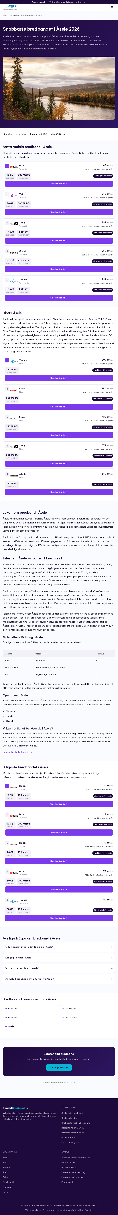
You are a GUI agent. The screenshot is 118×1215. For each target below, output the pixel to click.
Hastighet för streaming (73, 1172)
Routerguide (67, 1182)
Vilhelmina (71, 1008)
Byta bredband (69, 1167)
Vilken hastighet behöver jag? (76, 1157)
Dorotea (12, 1008)
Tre (4, 1172)
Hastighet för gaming (72, 1177)
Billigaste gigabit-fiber (72, 1132)
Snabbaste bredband (72, 1113)
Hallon (6, 1192)
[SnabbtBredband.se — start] (11, 7)
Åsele (11, 1026)
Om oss (46, 1210)
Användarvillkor (76, 1210)
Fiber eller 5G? (68, 1162)
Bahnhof (7, 1177)
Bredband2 (8, 1182)
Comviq (7, 1187)
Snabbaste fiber (69, 1118)
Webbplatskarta (33, 1210)
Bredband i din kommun (21, 15)
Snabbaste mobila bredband (75, 1122)
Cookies (89, 1210)
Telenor (7, 1167)
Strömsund (71, 1017)
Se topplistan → (59, 1067)
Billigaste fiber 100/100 (73, 1127)
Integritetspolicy (59, 1210)
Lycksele (12, 1017)
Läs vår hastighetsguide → (17, 752)
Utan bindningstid (70, 1142)
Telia (5, 1157)
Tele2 (5, 1162)
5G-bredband (68, 1137)
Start (5, 15)
